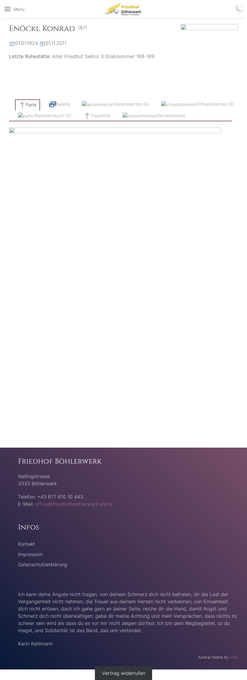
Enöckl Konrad (42, 28)
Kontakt (26, 544)
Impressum (30, 554)
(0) (131, 104)
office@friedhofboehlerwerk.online (74, 504)
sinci (234, 657)
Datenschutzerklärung (42, 564)
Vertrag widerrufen (123, 673)
